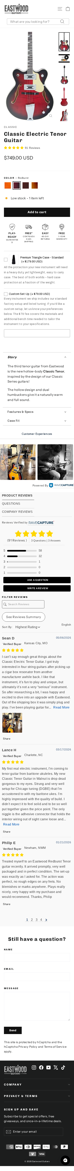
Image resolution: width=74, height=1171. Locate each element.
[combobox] (38, 21)
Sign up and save (21, 1109)
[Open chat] (65, 1160)
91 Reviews (32, 147)
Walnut (25, 185)
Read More (61, 707)
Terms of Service (55, 1046)
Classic (10, 126)
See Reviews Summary (23, 617)
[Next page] (46, 920)
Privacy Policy (27, 1046)
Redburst (17, 185)
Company (13, 1084)
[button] (37, 357)
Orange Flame (7, 185)
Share (6, 738)
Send (12, 1030)
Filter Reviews (15, 597)
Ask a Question (37, 579)
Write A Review (37, 588)
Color (16, 177)
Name (8, 949)
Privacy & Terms (21, 1096)
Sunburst (34, 185)
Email (9, 969)
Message (11, 988)
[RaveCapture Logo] (61, 485)
